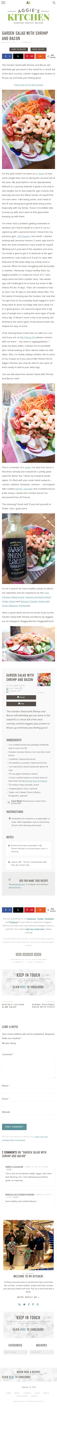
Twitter (40, 918)
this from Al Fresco (35, 781)
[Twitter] (24, 1305)
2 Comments (17, 962)
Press (37, 1393)
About (17, 1393)
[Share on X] (18, 56)
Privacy (34, 1396)
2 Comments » (27, 42)
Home (8, 1393)
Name (6, 1085)
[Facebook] (29, 1305)
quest (41, 173)
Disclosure (22, 1396)
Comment (8, 1054)
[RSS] (19, 1305)
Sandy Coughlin (14, 1167)
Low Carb (28, 954)
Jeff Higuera (23, 236)
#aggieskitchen (15, 887)
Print (22, 697)
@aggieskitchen (18, 884)
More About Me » (28, 1297)
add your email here (35, 929)
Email (5, 1098)
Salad (37, 954)
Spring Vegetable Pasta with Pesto (43, 1004)
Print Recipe (38, 49)
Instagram (31, 918)
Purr (42, 1401)
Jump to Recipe (18, 49)
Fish (19, 954)
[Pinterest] (33, 1305)
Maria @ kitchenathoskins (19, 1194)
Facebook (49, 918)
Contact (27, 1393)
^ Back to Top (28, 1387)
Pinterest (13, 922)
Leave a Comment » (36, 962)
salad (27, 467)
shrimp (18, 488)
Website (6, 1112)
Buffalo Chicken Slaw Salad (13, 1004)
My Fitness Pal (28, 337)
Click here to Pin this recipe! (28, 85)
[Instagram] (37, 1305)
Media (46, 1393)
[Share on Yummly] (40, 56)
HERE (23, 987)
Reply (9, 1169)
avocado (27, 488)
